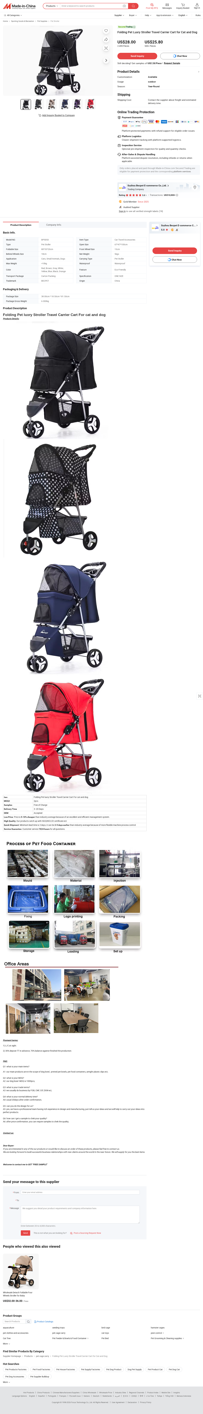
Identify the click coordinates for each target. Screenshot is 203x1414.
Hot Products (28, 1392)
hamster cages (158, 1327)
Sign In (122, 211)
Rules (198, 15)
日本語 (134, 1396)
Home (5, 21)
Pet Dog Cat (174, 1369)
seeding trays (58, 1327)
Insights (176, 1392)
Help (147, 15)
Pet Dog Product (113, 1369)
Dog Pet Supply (135, 1369)
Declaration (132, 1402)
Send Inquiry (137, 56)
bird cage (106, 1327)
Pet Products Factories (15, 1369)
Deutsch (96, 1396)
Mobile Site (166, 1392)
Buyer (131, 15)
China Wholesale (89, 1392)
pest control (156, 1333)
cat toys (105, 1333)
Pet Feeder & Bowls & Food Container (69, 1338)
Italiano (87, 1396)
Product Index (152, 1392)
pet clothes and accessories (15, 1333)
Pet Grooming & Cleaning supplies (166, 1338)
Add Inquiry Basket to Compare (58, 115)
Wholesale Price (105, 1392)
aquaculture (8, 1327)
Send (25, 1233)
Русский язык (75, 1396)
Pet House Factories (65, 1369)
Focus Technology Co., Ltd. (82, 1402)
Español (41, 1396)
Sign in (197, 7)
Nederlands (107, 1396)
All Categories (13, 15)
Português (52, 1396)
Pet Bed (105, 1338)
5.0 (163, 229)
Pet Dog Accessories (14, 1376)
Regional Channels (136, 1392)
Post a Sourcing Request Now (85, 1233)
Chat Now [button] (182, 56)
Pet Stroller (55, 21)
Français (62, 1396)
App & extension (163, 15)
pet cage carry (58, 1333)
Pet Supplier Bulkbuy (39, 1376)
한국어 (125, 1396)
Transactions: (164, 194)
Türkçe (159, 1396)
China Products (43, 1392)
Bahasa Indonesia (184, 1396)
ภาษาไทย (150, 1396)
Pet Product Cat (155, 1369)
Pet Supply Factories (90, 1369)
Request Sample (172, 63)
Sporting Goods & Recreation (22, 21)
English (32, 1396)
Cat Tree (7, 1338)
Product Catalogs (45, 1321)
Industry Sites (120, 1392)
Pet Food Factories (41, 1369)
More (5, 1382)
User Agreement (118, 1402)
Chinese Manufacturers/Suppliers (66, 1392)
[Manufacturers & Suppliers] (19, 6)
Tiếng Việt (169, 1396)
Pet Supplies (42, 21)
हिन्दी (141, 1396)
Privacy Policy (145, 1402)
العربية (117, 1396)
